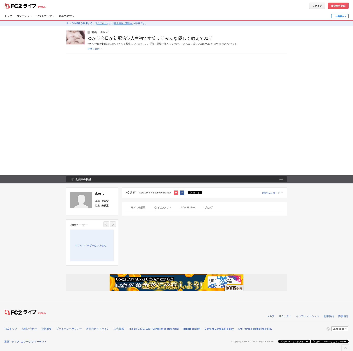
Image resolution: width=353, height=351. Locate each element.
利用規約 (329, 316)
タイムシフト (163, 207)
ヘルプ (270, 316)
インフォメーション (307, 316)
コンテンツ (23, 16)
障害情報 (343, 316)
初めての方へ (66, 16)
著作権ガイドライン (97, 328)
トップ (8, 16)
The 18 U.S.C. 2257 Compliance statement (154, 328)
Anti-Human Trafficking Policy (255, 328)
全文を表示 (93, 49)
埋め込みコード (271, 193)
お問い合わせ (29, 328)
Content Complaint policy (219, 328)
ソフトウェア (44, 16)
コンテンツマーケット (34, 341)
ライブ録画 (138, 207)
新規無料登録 (338, 5)
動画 (7, 341)
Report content (191, 328)
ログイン (317, 5)
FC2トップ (10, 328)
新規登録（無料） (123, 23)
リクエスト (285, 316)
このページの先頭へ (345, 348)
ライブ (15, 341)
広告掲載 (119, 328)
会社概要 (46, 328)
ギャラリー (188, 207)
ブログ (208, 207)
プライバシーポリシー (69, 328)
